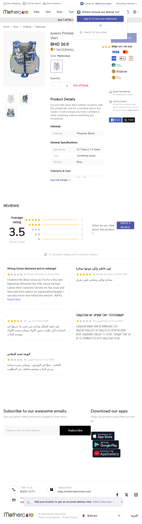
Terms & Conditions (49, 517)
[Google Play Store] (105, 444)
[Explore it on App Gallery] (106, 453)
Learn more (133, 110)
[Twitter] (126, 495)
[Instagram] (136, 495)
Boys (16, 26)
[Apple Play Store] (103, 436)
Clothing (27, 26)
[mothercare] (17, 12)
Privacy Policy (69, 517)
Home (6, 26)
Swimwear (40, 26)
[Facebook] (117, 495)
